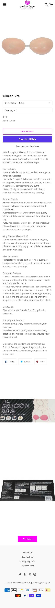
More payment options (27, 146)
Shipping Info (27, 561)
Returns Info (27, 565)
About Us (27, 552)
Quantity (9, 110)
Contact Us (27, 557)
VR (49, 582)
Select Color (10, 103)
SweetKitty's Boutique (23, 582)
